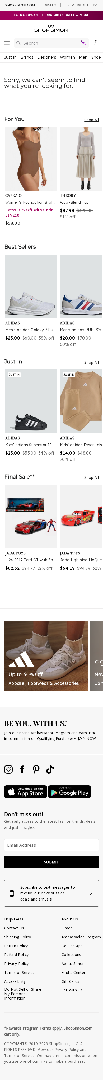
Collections (71, 954)
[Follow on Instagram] (9, 772)
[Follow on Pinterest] (36, 772)
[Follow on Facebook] (22, 772)
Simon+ (68, 927)
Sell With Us (72, 990)
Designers (46, 57)
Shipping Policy (17, 936)
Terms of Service (19, 972)
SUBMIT (51, 862)
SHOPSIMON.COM (20, 5)
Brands (27, 57)
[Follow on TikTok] (50, 772)
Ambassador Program (81, 936)
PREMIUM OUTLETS (81, 5)
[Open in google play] (69, 796)
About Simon (73, 963)
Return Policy (16, 945)
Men (83, 57)
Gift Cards (70, 981)
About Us (70, 919)
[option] (32, 180)
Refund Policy (16, 954)
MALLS (50, 5)
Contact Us (14, 927)
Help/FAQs (13, 919)
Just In (10, 57)
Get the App (72, 945)
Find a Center (73, 972)
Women (67, 57)
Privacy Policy (16, 963)
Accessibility (15, 981)
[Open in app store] (26, 796)
